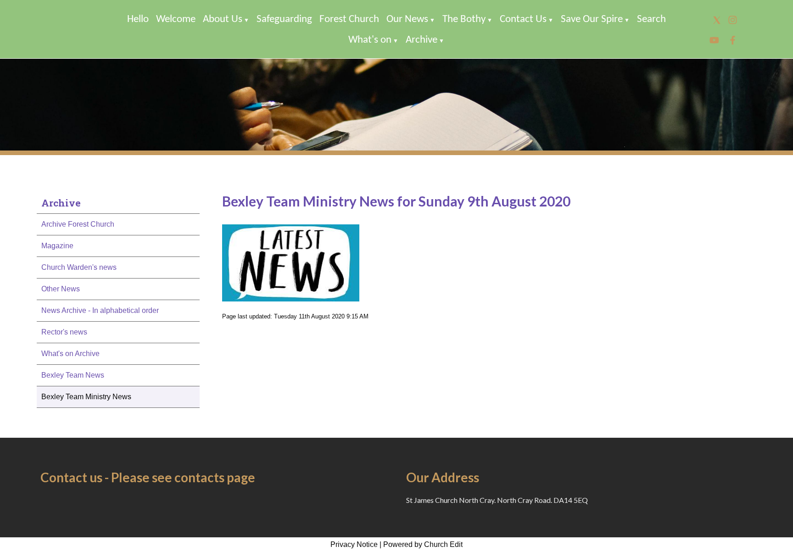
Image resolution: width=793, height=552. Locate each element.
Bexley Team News (72, 375)
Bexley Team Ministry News (86, 397)
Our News (407, 19)
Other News (60, 289)
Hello (138, 19)
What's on (369, 40)
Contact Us (523, 19)
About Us (222, 19)
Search (651, 19)
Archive (421, 40)
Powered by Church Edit (423, 544)
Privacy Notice (354, 544)
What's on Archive (70, 353)
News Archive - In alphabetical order (100, 310)
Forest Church (349, 19)
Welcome (175, 19)
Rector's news (64, 332)
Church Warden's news (79, 267)
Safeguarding (284, 19)
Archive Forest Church (77, 224)
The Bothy (464, 19)
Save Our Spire (592, 19)
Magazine (57, 246)
